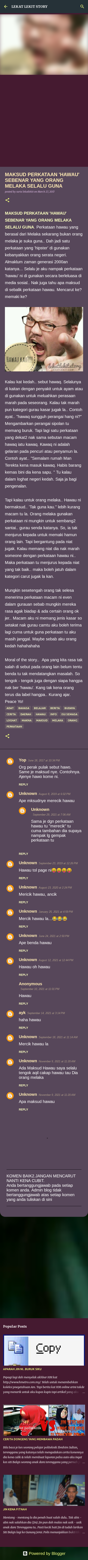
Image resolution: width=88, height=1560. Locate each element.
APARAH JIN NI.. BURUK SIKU (22, 1369)
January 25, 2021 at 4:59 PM (56, 911)
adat (10, 708)
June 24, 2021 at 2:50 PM (54, 936)
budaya (69, 708)
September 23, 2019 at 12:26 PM (58, 863)
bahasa (23, 708)
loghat (12, 720)
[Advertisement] (44, 121)
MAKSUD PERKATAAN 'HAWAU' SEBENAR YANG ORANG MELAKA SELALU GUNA (38, 220)
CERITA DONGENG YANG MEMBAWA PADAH (33, 1439)
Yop (22, 760)
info (53, 714)
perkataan (14, 726)
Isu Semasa (69, 714)
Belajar (40, 708)
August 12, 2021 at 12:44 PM (56, 960)
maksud (41, 720)
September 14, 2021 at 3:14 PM (46, 1013)
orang (72, 720)
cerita (11, 714)
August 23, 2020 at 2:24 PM (55, 887)
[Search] (82, 6)
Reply (23, 784)
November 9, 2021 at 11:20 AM (57, 1061)
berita (55, 708)
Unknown (28, 793)
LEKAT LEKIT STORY (29, 6)
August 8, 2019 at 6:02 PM (54, 794)
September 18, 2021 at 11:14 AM (58, 1037)
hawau (41, 714)
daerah (25, 714)
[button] (7, 200)
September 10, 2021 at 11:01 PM (39, 989)
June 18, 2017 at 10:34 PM (44, 760)
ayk (22, 1012)
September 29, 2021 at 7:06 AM (51, 814)
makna (27, 720)
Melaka (57, 720)
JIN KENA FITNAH (15, 1509)
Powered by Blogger (46, 1553)
